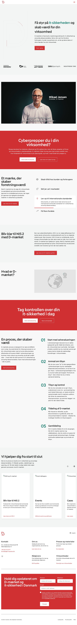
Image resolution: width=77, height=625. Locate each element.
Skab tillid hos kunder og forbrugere (57, 179)
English (73, 533)
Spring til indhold (7, 4)
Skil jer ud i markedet (50, 189)
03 (43, 385)
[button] (15, 35)
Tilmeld (44, 604)
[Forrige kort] (67, 466)
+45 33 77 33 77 (5, 549)
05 (43, 426)
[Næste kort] (73, 466)
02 (43, 361)
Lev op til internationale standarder (56, 198)
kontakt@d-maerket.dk (8, 551)
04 (43, 408)
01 (43, 339)
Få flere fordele (47, 211)
